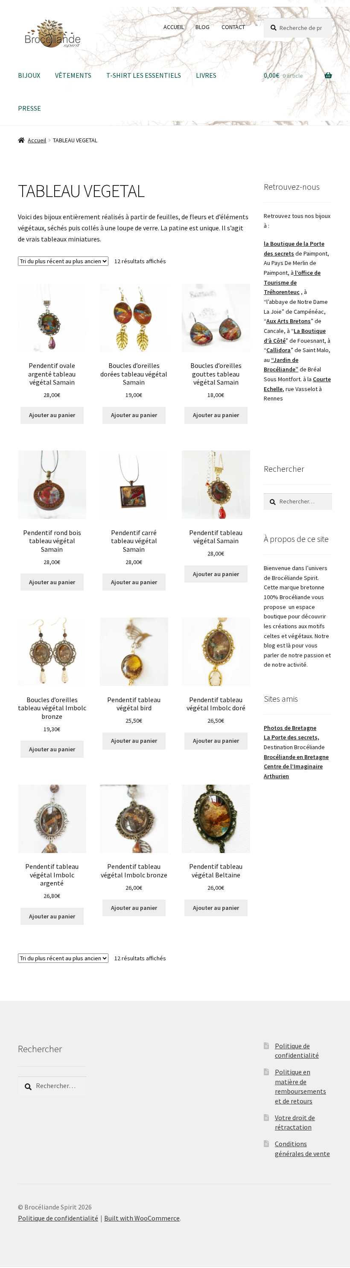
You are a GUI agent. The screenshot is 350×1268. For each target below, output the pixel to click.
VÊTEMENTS (73, 75)
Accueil (37, 140)
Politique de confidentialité (58, 1218)
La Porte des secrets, (291, 737)
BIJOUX (29, 75)
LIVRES (206, 75)
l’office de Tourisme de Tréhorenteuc (292, 282)
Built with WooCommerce (142, 1218)
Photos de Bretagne (290, 728)
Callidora (278, 350)
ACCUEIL (173, 27)
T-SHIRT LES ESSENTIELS (143, 75)
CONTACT (233, 27)
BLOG (202, 27)
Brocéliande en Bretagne (296, 757)
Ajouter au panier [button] (52, 415)
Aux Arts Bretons (288, 321)
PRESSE (29, 108)
